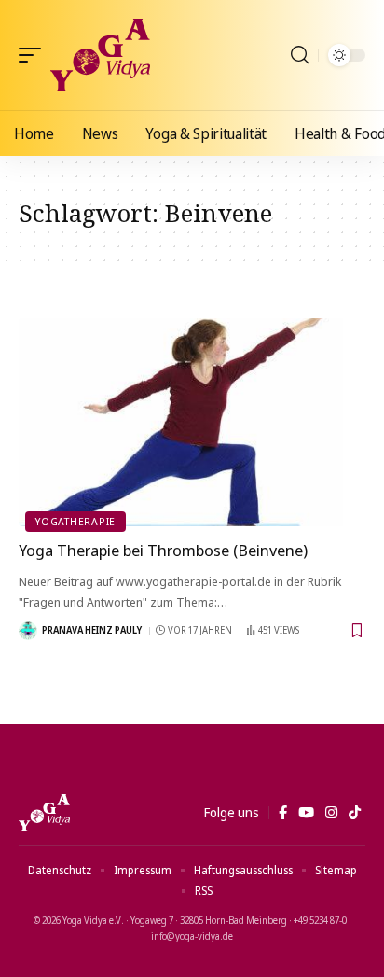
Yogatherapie (75, 521)
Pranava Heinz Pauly (92, 629)
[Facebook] (283, 813)
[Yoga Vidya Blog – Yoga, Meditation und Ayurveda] (44, 812)
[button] (34, 55)
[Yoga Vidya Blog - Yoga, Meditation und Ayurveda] (100, 55)
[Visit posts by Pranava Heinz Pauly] (28, 630)
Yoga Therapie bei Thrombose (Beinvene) (163, 550)
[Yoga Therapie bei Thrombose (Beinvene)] (192, 422)
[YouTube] (306, 813)
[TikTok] (354, 813)
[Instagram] (331, 813)
